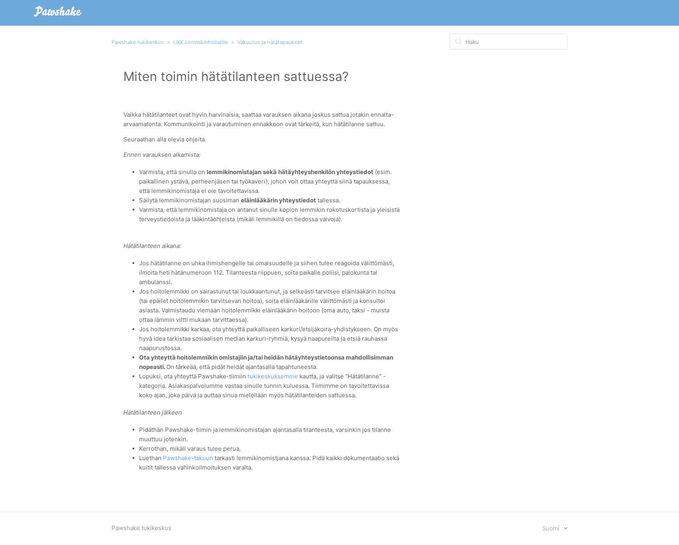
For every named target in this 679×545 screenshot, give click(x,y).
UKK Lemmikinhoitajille (200, 42)
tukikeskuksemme (273, 376)
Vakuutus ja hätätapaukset (269, 42)
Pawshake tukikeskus (138, 42)
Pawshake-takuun (188, 458)
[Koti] (58, 16)
